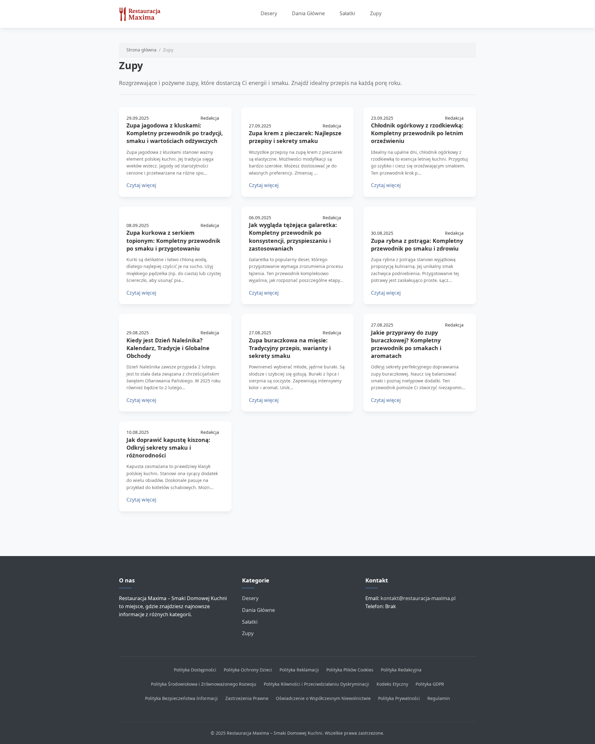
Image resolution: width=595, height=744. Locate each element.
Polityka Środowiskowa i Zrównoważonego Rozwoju (203, 684)
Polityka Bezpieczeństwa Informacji (181, 698)
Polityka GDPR (430, 684)
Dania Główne (308, 13)
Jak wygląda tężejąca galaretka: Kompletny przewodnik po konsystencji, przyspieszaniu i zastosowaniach (293, 236)
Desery (269, 13)
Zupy (375, 13)
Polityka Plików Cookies (349, 670)
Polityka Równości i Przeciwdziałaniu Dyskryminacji (316, 684)
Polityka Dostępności (195, 670)
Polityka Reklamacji (299, 670)
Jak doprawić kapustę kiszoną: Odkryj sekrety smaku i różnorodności (168, 447)
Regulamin (438, 698)
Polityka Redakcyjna (401, 670)
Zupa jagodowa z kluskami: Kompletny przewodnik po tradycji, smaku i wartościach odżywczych (174, 133)
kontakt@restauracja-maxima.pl (418, 598)
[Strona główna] (142, 14)
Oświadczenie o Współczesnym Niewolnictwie (323, 698)
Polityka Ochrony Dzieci (248, 670)
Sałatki (347, 13)
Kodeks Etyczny (392, 684)
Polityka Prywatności (399, 698)
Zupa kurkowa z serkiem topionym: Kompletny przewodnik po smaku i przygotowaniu (173, 240)
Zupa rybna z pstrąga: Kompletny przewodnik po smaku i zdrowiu (417, 244)
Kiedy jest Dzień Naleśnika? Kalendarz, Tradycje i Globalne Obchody (167, 347)
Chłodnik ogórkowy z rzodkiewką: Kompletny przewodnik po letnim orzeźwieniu (417, 133)
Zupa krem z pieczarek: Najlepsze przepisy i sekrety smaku (295, 137)
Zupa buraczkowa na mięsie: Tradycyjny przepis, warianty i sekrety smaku (290, 347)
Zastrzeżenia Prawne (246, 698)
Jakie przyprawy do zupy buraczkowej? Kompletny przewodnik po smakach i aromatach (406, 344)
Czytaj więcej (141, 185)
